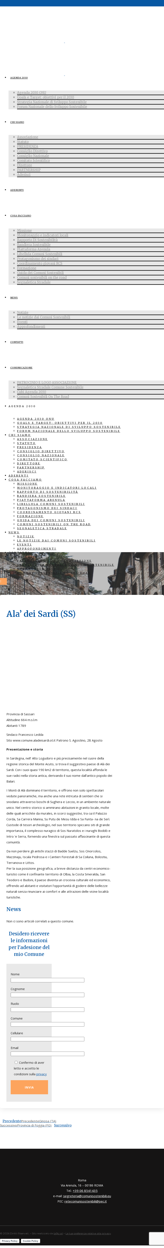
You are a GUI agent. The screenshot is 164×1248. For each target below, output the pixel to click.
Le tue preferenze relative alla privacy (88, 1233)
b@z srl (58, 1233)
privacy (41, 1074)
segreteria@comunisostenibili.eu (87, 1196)
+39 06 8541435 (85, 1190)
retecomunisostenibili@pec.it (85, 1201)
